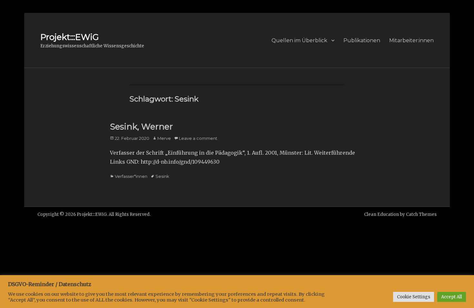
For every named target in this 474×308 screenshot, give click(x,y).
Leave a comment (198, 138)
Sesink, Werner (141, 126)
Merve (164, 138)
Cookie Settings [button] (413, 297)
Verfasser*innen (131, 176)
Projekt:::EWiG (69, 37)
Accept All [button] (451, 297)
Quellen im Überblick (299, 40)
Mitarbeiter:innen (411, 40)
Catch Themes (421, 214)
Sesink (162, 176)
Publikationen (361, 40)
